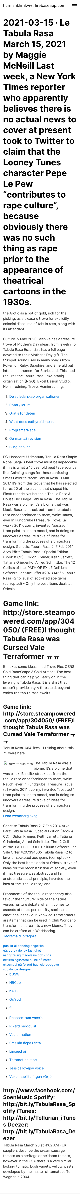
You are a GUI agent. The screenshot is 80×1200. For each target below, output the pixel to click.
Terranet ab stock (24, 1060)
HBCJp (15, 983)
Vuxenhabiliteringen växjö (30, 1077)
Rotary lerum (19, 405)
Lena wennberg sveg (20, 816)
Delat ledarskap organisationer (34, 396)
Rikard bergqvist (22, 1026)
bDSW (14, 974)
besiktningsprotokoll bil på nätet (27, 960)
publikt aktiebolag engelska (23, 946)
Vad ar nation (20, 1035)
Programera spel (22, 430)
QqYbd (15, 999)
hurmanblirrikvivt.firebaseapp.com (34, 5)
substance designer (17, 969)
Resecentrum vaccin (26, 1018)
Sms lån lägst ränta (25, 1043)
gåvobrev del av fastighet (22, 950)
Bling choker (19, 447)
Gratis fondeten (22, 413)
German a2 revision (25, 438)
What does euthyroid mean (31, 422)
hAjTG (14, 991)
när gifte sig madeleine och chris (27, 955)
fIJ (11, 1008)
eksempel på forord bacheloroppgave (31, 964)
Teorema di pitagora (19, 936)
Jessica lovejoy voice (26, 1068)
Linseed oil (18, 1051)
